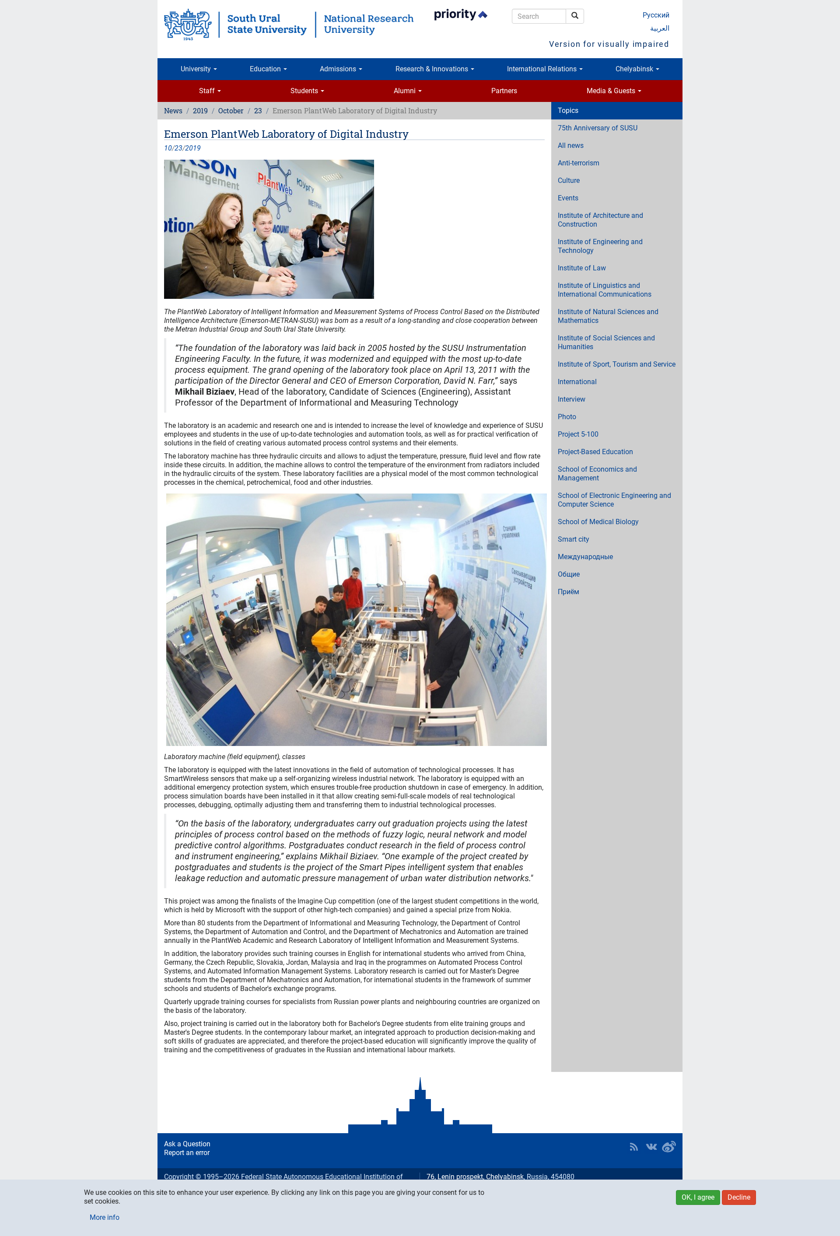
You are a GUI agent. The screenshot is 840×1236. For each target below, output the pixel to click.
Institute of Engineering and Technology (600, 246)
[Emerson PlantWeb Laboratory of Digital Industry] (354, 229)
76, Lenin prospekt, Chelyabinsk (475, 1177)
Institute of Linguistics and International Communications (604, 289)
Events (568, 198)
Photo (567, 417)
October (231, 110)
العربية (659, 28)
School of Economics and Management (597, 473)
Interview (571, 399)
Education (266, 69)
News (173, 110)
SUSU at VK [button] (651, 1147)
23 (258, 110)
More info (104, 1217)
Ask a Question (187, 1144)
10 (168, 148)
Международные (585, 557)
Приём (568, 592)
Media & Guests (612, 91)
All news (571, 145)
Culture (569, 180)
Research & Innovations (433, 69)
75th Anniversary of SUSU (597, 128)
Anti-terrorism (578, 163)
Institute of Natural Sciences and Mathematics (608, 316)
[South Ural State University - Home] (289, 24)
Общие (569, 574)
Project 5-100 (578, 434)
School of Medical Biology (598, 522)
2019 (200, 110)
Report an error (187, 1152)
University (197, 69)
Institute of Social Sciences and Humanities (606, 342)
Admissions (339, 69)
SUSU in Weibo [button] (669, 1147)
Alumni (405, 91)
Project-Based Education (595, 452)
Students (305, 91)
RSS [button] (634, 1147)
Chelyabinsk (635, 69)
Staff (208, 91)
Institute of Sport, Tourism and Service (617, 364)
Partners (504, 91)
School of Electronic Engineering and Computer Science (614, 499)
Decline (739, 1197)
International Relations (542, 69)
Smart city (573, 539)
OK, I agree (698, 1197)
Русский (656, 15)
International (577, 382)
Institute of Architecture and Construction (600, 219)
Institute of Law (582, 268)
